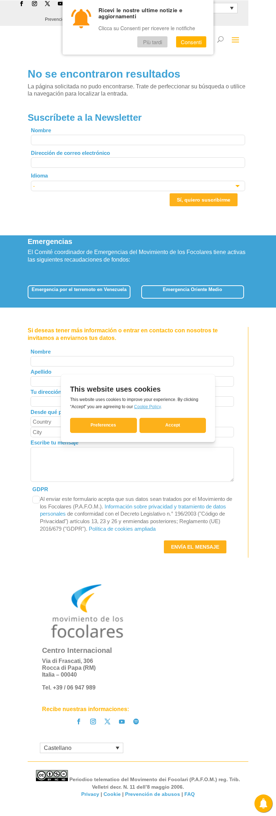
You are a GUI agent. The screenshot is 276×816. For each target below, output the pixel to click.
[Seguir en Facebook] (78, 721)
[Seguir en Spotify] (136, 721)
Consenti (191, 42)
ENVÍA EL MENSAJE (195, 547)
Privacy (90, 794)
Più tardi (152, 42)
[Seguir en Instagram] (93, 721)
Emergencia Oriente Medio (192, 289)
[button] (248, 289)
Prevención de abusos (152, 794)
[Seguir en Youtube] (122, 721)
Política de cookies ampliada (122, 529)
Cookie (112, 794)
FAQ (189, 794)
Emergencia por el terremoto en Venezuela (79, 289)
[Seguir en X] (107, 721)
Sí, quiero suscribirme (203, 200)
